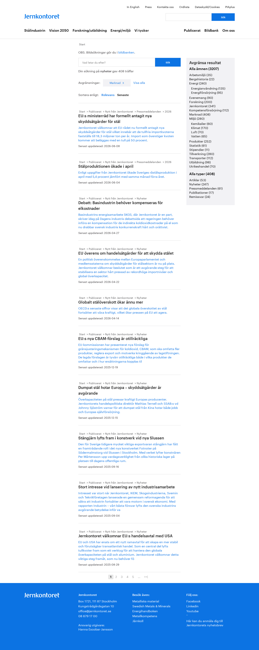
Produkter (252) (200, 140)
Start (82, 44)
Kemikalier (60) (202, 123)
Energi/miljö (121, 30)
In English (133, 7)
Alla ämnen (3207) (204, 69)
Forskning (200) (200, 101)
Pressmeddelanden (149, 111)
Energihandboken (145, 610)
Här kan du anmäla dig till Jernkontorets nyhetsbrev (204, 622)
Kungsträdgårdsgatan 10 (96, 605)
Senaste (123, 95)
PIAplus (230, 7)
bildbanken (126, 52)
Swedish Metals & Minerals (151, 605)
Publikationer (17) (201, 192)
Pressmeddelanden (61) (206, 188)
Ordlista (184, 7)
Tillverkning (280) (201, 153)
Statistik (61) (198, 145)
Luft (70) (197, 131)
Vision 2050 (59, 30)
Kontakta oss (165, 7)
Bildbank (211, 30)
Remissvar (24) (199, 196)
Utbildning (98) (200, 161)
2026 (168, 111)
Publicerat (192, 30)
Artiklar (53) (197, 179)
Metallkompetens (144, 615)
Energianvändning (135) (208, 88)
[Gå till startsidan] (42, 15)
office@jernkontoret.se (94, 610)
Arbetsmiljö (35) (200, 74)
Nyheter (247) (199, 183)
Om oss (228, 30)
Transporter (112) (201, 157)
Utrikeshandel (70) (202, 166)
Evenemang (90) (201, 97)
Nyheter (142, 198)
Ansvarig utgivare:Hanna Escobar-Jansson (95, 626)
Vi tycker (141, 30)
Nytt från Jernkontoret (119, 111)
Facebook (193, 600)
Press (148, 7)
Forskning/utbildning (90, 30)
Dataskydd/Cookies (207, 7)
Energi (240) (197, 82)
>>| (146, 576)
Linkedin (192, 605)
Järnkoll (137, 620)
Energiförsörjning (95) (207, 92)
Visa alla (139, 82)
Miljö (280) (196, 118)
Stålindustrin (34, 30)
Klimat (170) (199, 127)
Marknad (115, 82)
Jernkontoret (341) (202, 105)
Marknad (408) (199, 114)
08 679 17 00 (87, 615)
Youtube (192, 610)
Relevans (108, 95)
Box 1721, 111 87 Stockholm (97, 600)
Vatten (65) (199, 135)
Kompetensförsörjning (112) (209, 109)
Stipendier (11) (199, 149)
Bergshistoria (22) (201, 78)
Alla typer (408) (202, 174)
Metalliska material (145, 600)
